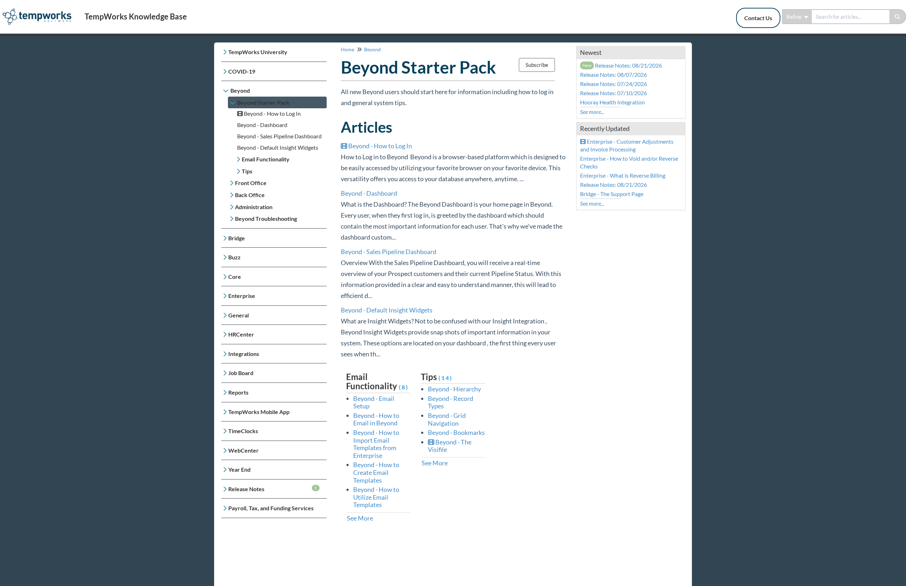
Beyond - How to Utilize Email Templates (376, 497)
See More (360, 518)
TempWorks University (257, 51)
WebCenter (243, 450)
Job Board (240, 372)
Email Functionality (265, 159)
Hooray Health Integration (612, 102)
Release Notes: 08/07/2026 (613, 74)
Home (347, 49)
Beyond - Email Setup (373, 402)
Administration (254, 206)
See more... (592, 111)
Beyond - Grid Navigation (447, 419)
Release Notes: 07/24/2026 (613, 83)
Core (234, 276)
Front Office (250, 182)
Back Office (250, 194)
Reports (238, 392)
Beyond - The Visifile (449, 446)
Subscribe (537, 65)
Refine (794, 16)
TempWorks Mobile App (258, 411)
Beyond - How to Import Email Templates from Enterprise (376, 444)
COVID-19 (241, 71)
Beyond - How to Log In (272, 113)
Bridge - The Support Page (611, 193)
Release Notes (272, 488)
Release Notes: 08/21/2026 (622, 65)
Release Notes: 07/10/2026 (613, 93)
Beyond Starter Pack (263, 102)
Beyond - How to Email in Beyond (376, 419)
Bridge (236, 238)
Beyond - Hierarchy (454, 389)
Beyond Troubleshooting (266, 218)
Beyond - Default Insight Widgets (277, 147)
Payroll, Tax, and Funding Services (271, 508)
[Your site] (39, 9)
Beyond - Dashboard (262, 124)
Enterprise (241, 295)
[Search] (897, 16)
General (238, 315)
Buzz (234, 257)
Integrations (243, 353)
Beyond (240, 90)
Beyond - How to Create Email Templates (376, 472)
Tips (247, 171)
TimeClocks (243, 430)
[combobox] (850, 16)
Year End (239, 469)
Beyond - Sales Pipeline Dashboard (279, 136)
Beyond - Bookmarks (456, 432)
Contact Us (758, 18)
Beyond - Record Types (450, 402)
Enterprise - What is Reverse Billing (622, 175)
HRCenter (241, 334)
